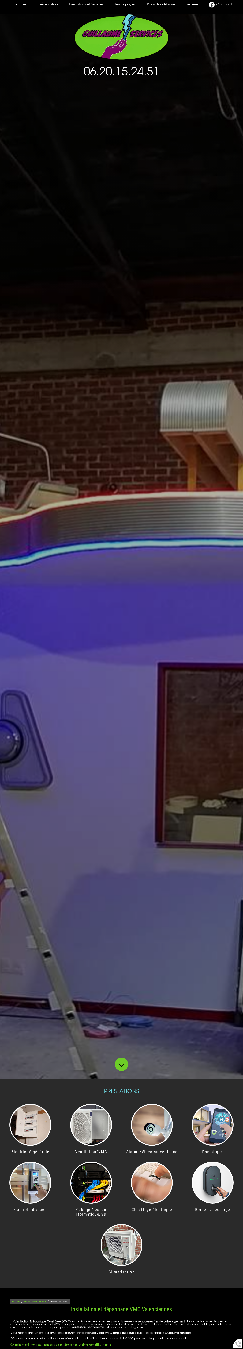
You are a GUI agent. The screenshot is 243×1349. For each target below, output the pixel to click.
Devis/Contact (220, 4)
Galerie (192, 4)
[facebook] (212, 6)
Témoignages (125, 4)
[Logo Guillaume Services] (121, 37)
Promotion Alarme (161, 4)
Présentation (48, 4)
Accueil (21, 4)
